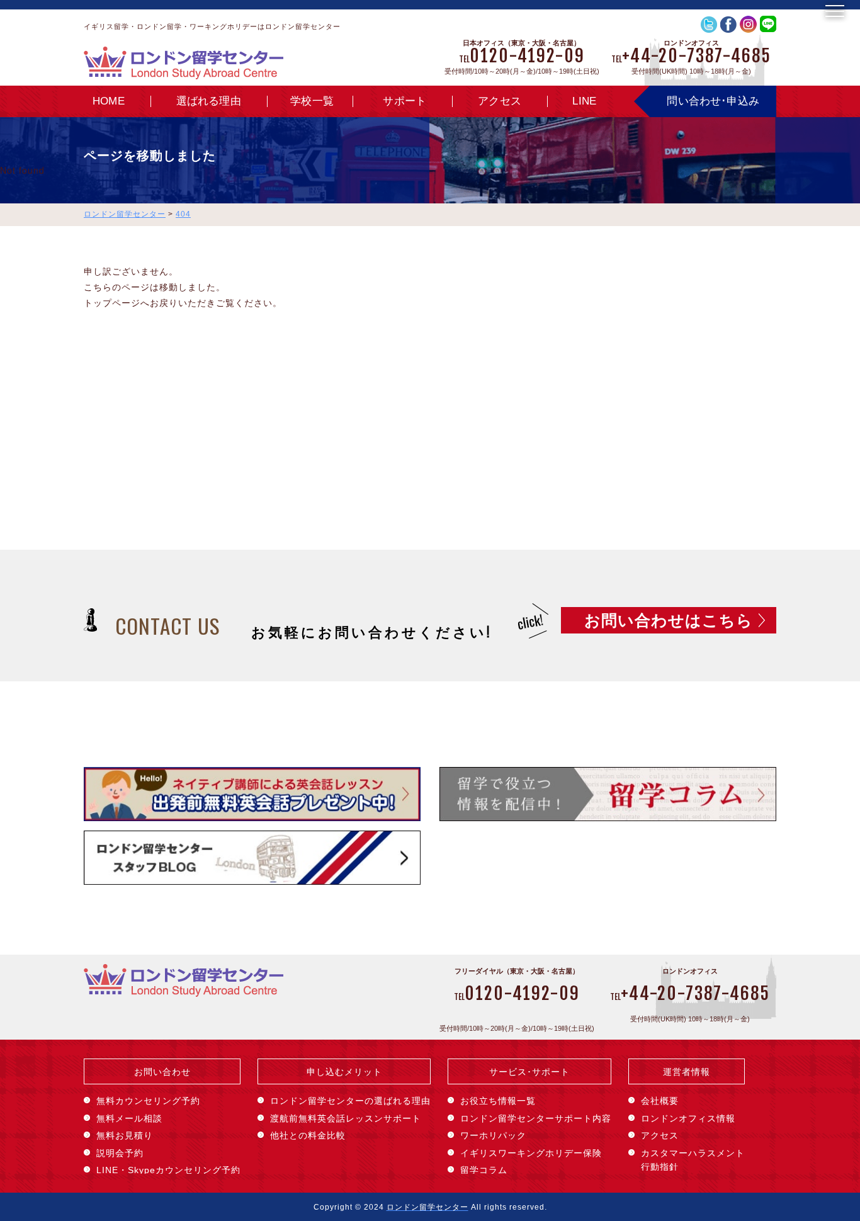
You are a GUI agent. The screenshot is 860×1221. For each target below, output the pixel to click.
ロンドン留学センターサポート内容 (535, 1118)
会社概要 (660, 1101)
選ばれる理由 (208, 101)
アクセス (499, 101)
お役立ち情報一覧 (498, 1101)
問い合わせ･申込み (713, 101)
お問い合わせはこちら (668, 620)
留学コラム (483, 1170)
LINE (584, 101)
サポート (404, 101)
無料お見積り (124, 1135)
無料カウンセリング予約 (148, 1101)
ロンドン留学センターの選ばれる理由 (350, 1101)
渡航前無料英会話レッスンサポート (345, 1118)
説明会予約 (120, 1153)
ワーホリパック (493, 1135)
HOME (109, 101)
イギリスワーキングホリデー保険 (531, 1153)
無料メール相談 (129, 1118)
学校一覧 (312, 101)
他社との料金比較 (308, 1135)
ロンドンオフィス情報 (688, 1118)
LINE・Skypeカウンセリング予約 (168, 1170)
